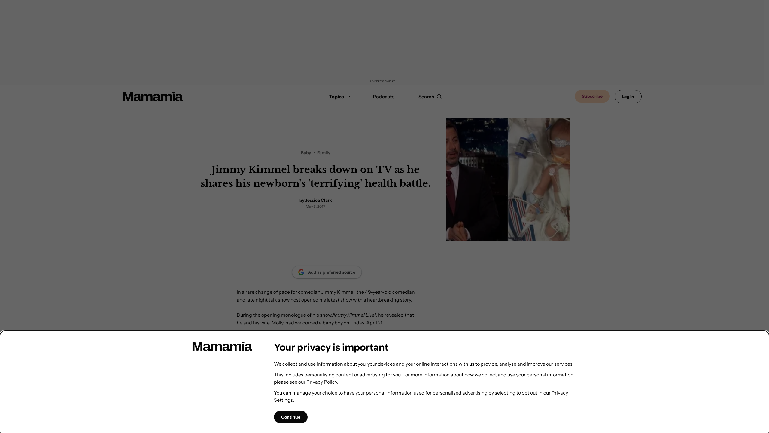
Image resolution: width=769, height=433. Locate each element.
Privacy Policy (321, 382)
